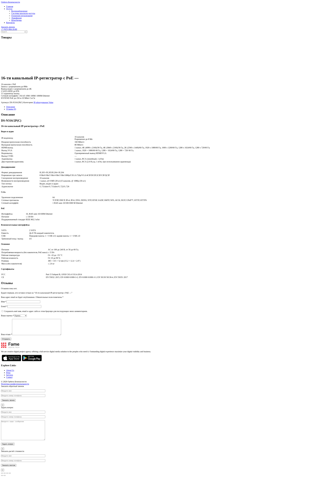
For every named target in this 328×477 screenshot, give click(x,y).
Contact (9, 377)
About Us (10, 370)
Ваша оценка (7, 316)
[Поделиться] (5, 473)
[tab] (166, 107)
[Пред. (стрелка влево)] (2, 475)
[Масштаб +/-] (10, 473)
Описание (10, 107)
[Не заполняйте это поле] (164, 395)
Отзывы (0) (11, 109)
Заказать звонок (8, 27)
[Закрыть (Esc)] (2, 473)
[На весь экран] (7, 473)
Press (8, 373)
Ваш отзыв (6, 334)
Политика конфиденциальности (15, 384)
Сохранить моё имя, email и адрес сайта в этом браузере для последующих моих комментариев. (46, 311)
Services (9, 375)
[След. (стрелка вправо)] (5, 475)
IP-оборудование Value (43, 102)
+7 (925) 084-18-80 (9, 29)
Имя (3, 302)
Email (4, 306)
